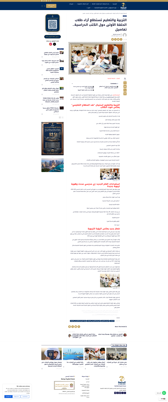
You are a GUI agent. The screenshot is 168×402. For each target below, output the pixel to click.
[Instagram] (50, 0)
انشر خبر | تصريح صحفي (51, 6)
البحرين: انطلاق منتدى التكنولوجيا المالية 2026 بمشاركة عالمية (52, 70)
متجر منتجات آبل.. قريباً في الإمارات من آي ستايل (117, 363)
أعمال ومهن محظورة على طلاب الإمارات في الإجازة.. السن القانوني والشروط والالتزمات (95, 364)
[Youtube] (46, 0)
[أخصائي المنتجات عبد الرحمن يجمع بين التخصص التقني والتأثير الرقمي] (62, 78)
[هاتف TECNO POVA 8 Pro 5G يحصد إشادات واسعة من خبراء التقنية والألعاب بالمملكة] (62, 98)
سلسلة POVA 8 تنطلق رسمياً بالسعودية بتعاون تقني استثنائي (51, 110)
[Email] (118, 39)
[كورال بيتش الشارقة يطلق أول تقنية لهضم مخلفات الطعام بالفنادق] (62, 88)
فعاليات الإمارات (76, 359)
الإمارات (124, 16)
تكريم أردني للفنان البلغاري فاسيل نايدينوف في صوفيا (51, 53)
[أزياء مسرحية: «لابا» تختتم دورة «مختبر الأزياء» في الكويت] (62, 60)
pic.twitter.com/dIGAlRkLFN (89, 312)
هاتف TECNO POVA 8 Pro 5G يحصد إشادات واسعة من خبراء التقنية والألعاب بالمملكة (51, 100)
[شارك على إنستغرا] (50, 44)
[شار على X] (54, 44)
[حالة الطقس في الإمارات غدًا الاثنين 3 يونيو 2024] (73, 354)
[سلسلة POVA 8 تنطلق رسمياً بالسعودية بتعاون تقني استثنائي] (62, 108)
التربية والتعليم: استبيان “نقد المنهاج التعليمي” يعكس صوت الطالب (108, 87)
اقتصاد (103, 359)
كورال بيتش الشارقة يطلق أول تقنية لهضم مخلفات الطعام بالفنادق (50, 90)
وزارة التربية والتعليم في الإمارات (78, 321)
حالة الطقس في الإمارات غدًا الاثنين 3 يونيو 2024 (75, 363)
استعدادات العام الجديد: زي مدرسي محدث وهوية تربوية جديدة (83, 87)
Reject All (16, 396)
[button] (44, 6)
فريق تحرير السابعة (116, 34)
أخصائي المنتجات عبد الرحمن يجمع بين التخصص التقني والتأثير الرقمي (51, 80)
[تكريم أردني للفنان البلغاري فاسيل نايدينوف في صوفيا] (62, 52)
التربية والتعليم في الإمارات (93, 321)
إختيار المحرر (59, 359)
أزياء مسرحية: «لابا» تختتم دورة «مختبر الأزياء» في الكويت (50, 61)
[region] (17, 391)
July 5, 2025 (94, 315)
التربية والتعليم (110, 97)
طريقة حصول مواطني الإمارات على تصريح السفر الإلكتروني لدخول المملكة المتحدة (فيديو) (52, 364)
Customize (25, 396)
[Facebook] (41, 0)
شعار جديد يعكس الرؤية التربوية (85, 90)
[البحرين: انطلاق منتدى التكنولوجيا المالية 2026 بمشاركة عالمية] (62, 68)
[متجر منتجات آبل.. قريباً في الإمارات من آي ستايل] (116, 354)
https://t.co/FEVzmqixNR (110, 312)
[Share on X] (121, 39)
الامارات (112, 321)
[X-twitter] (48, 0)
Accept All (8, 396)
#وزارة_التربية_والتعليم (100, 312)
